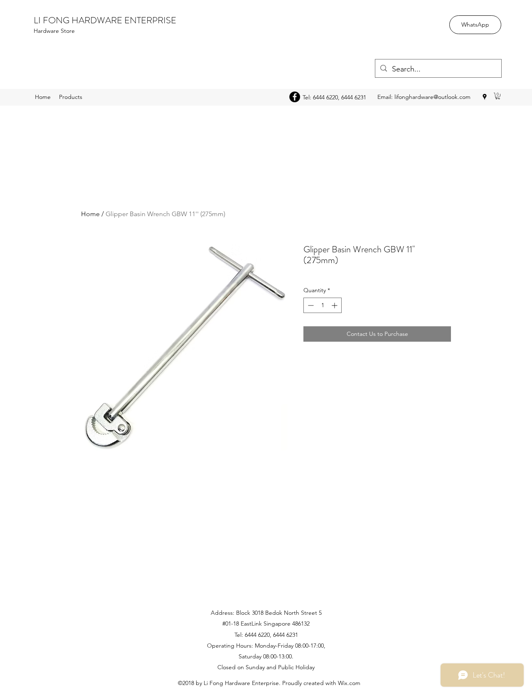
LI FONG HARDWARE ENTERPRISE (105, 20)
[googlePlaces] (484, 97)
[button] (498, 96)
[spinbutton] (322, 305)
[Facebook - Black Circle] (294, 96)
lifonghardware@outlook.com (432, 97)
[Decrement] (310, 305)
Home (90, 214)
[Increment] (335, 305)
